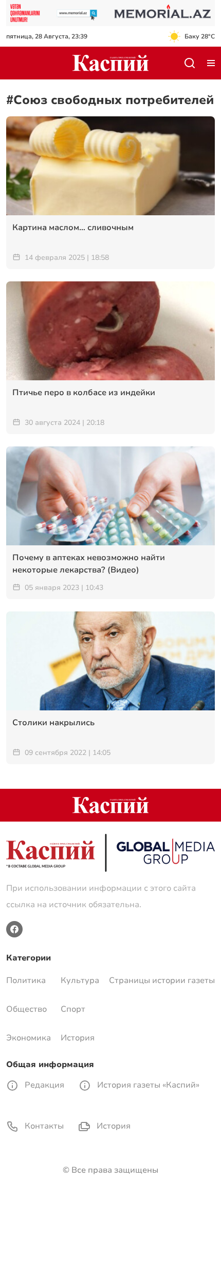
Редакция (43, 1085)
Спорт (73, 1009)
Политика (26, 980)
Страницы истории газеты (162, 980)
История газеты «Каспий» (147, 1085)
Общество (26, 1009)
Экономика (28, 1038)
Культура (80, 980)
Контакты (43, 1126)
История (78, 1038)
